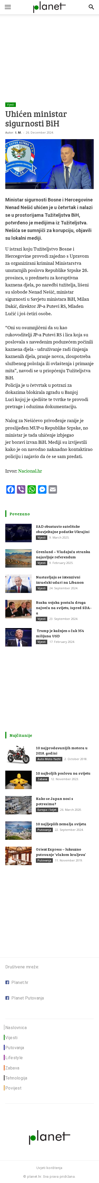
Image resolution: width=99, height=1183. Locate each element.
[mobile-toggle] (8, 7)
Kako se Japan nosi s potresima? (54, 801)
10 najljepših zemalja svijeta (61, 823)
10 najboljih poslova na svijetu (63, 773)
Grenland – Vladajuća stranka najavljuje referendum (63, 554)
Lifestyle (14, 1057)
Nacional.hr (30, 471)
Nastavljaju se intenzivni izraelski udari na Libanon (60, 579)
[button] (91, 7)
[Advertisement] (49, 50)
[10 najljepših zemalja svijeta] (18, 830)
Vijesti (10, 104)
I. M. (18, 132)
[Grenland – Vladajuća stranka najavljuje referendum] (18, 558)
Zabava (42, 779)
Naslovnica (16, 1027)
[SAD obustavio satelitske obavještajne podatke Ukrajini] (18, 533)
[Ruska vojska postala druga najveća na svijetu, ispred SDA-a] (18, 609)
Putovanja (44, 830)
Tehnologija (16, 1078)
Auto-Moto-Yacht (49, 759)
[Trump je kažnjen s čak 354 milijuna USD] (18, 637)
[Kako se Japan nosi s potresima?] (18, 805)
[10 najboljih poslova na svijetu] (18, 780)
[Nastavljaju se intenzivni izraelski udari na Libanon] (18, 583)
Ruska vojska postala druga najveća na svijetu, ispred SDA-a (64, 607)
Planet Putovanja (27, 998)
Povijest (13, 1088)
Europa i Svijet (46, 810)
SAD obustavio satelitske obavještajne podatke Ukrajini (62, 529)
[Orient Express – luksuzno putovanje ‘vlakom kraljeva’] (18, 856)
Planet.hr (20, 982)
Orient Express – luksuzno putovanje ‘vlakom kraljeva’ (61, 852)
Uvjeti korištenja (49, 1168)
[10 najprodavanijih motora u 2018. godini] (18, 754)
